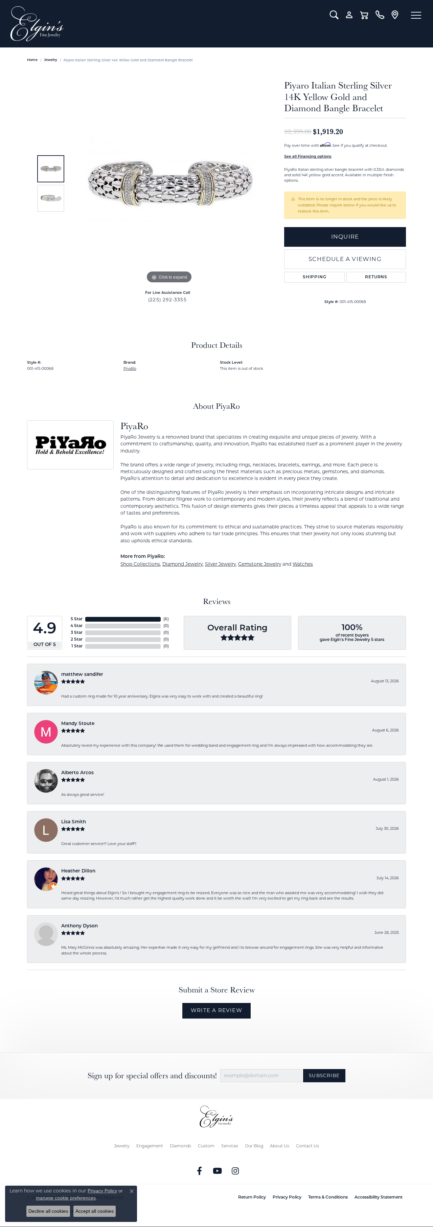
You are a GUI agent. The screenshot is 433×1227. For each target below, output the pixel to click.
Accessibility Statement (379, 1197)
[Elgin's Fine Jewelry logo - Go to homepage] (164, 23)
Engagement (149, 1145)
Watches (303, 564)
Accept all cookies (94, 1211)
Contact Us (307, 1145)
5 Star (77, 619)
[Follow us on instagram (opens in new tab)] (235, 1171)
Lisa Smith (73, 822)
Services (229, 1145)
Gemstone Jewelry (259, 564)
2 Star (77, 640)
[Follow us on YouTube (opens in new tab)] (217, 1171)
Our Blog (254, 1145)
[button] (334, 15)
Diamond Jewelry (182, 564)
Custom (206, 1145)
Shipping (314, 277)
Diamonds (180, 1145)
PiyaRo (129, 368)
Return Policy (252, 1197)
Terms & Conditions (328, 1197)
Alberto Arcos (77, 773)
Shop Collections (140, 564)
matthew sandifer (82, 674)
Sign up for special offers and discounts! (152, 1076)
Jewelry (122, 1145)
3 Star (77, 633)
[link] (379, 15)
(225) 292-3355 (167, 299)
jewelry (50, 60)
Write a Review (216, 1010)
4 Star (76, 626)
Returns (376, 277)
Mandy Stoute (77, 724)
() (166, 619)
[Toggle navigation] (416, 15)
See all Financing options (308, 157)
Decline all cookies (48, 1211)
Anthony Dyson (79, 926)
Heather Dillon (78, 871)
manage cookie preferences (66, 1198)
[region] (169, 183)
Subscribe (324, 1075)
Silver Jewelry (220, 564)
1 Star (77, 646)
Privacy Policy (287, 1197)
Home (32, 60)
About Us (279, 1145)
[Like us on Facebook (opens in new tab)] (199, 1171)
